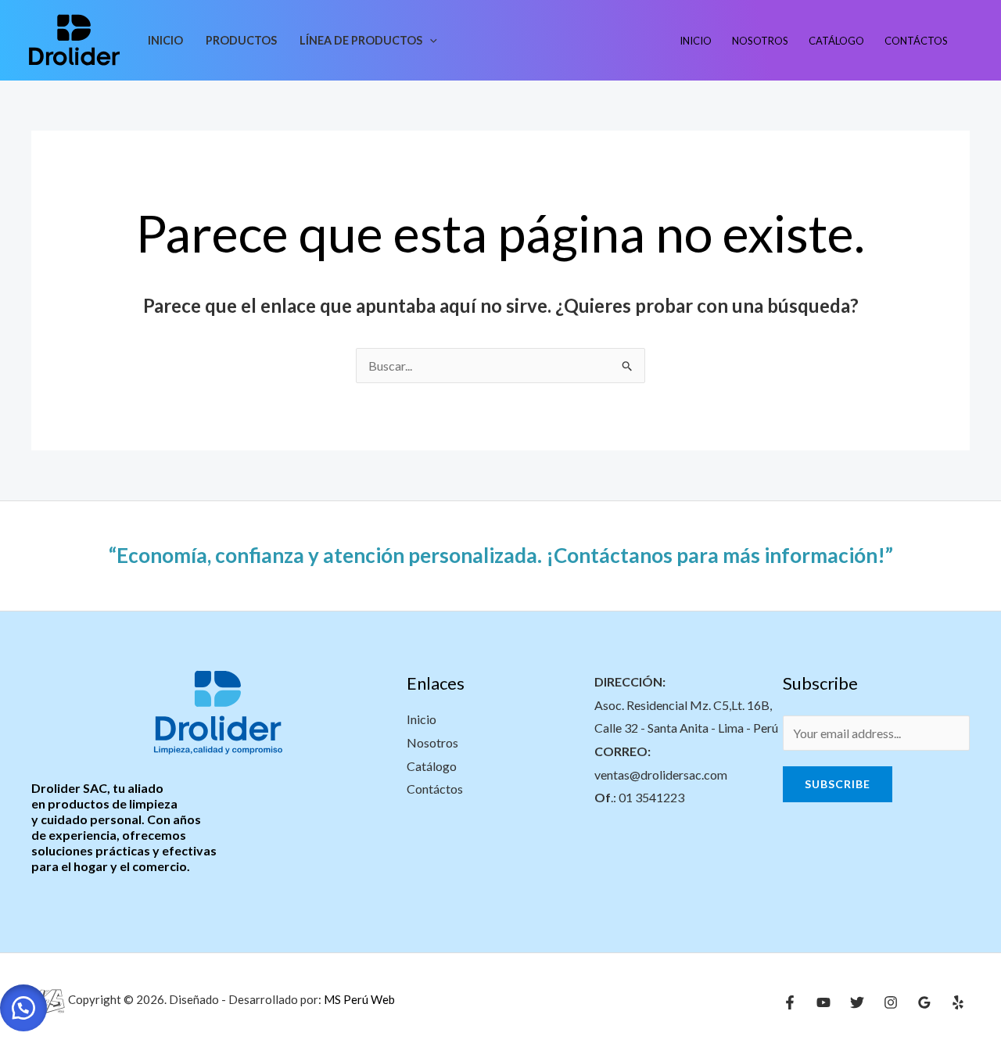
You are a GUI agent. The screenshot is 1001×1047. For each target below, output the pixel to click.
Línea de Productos (361, 40)
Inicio (165, 40)
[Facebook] (790, 1002)
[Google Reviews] (924, 1002)
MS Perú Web (358, 998)
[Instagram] (891, 1002)
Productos (241, 40)
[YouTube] (823, 1002)
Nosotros (760, 40)
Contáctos (916, 40)
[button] (429, 40)
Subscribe (837, 784)
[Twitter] (857, 1002)
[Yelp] (958, 1002)
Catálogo (836, 40)
